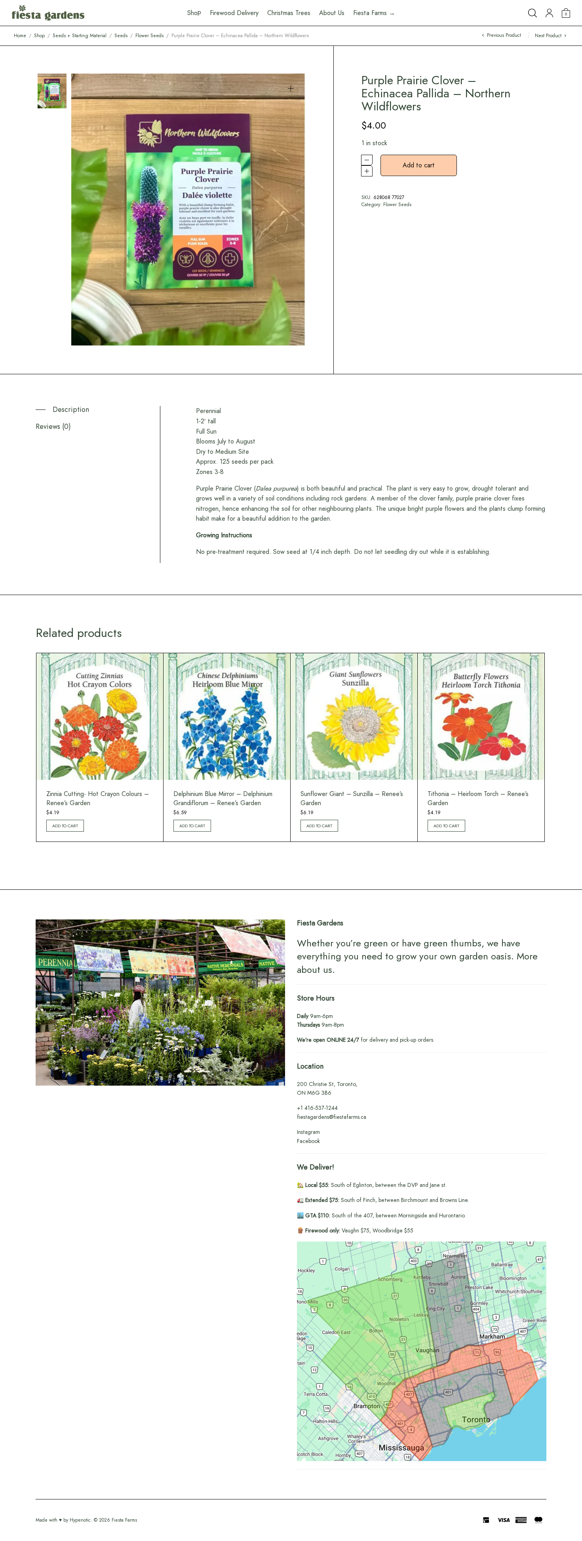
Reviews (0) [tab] (53, 426)
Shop (39, 35)
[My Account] (549, 13)
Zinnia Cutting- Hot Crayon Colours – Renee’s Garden (97, 798)
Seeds (120, 35)
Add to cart (419, 165)
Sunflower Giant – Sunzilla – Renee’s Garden (352, 798)
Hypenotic (80, 1520)
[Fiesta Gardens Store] (48, 13)
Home (20, 35)
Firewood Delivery (234, 12)
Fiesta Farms (124, 1520)
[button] (291, 88)
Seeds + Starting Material (80, 35)
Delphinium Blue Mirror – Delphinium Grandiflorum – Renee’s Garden (222, 798)
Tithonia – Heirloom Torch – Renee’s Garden (478, 798)
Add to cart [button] (65, 826)
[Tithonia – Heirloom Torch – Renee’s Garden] (481, 716)
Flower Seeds (149, 35)
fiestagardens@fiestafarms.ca (331, 1117)
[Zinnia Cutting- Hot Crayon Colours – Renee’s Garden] (99, 716)
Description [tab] (71, 409)
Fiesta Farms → (374, 12)
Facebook (308, 1141)
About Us (331, 12)
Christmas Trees (288, 12)
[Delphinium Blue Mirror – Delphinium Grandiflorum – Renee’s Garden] (227, 716)
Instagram (308, 1132)
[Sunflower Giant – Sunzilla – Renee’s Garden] (354, 716)
